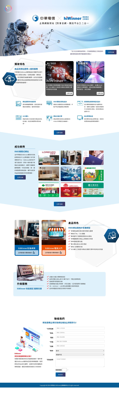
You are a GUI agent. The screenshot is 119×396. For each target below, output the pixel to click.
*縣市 (51, 351)
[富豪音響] (71, 158)
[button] (9, 28)
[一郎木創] (48, 174)
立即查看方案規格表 (25, 253)
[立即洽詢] (90, 72)
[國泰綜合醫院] (48, 190)
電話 (51, 337)
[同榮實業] (71, 174)
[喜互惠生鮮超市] (93, 174)
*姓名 (51, 333)
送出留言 (60, 374)
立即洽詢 (111, 52)
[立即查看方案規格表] (27, 232)
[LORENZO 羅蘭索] (48, 158)
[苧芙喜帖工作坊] (93, 158)
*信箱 (51, 346)
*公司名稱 (50, 329)
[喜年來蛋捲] (71, 190)
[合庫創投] (93, 190)
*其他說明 (50, 360)
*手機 (51, 342)
